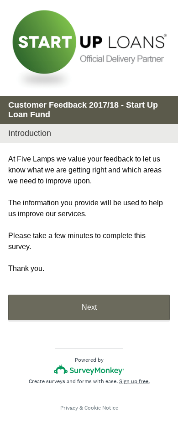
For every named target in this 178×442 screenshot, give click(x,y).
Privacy (69, 407)
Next (89, 307)
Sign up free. (134, 381)
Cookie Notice (101, 407)
